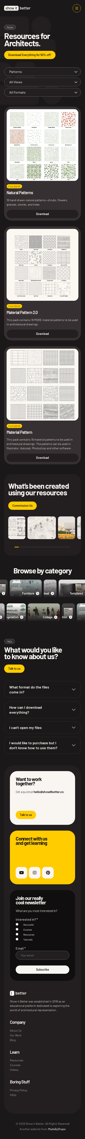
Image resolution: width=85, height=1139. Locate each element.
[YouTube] (21, 873)
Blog (12, 1040)
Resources (28, 934)
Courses (27, 929)
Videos (14, 1069)
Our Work (15, 1035)
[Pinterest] (48, 873)
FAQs (13, 1095)
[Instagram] (34, 873)
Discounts (28, 924)
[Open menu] (77, 8)
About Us (16, 1030)
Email (21, 948)
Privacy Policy (18, 1090)
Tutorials (28, 939)
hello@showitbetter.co (49, 792)
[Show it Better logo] (17, 8)
